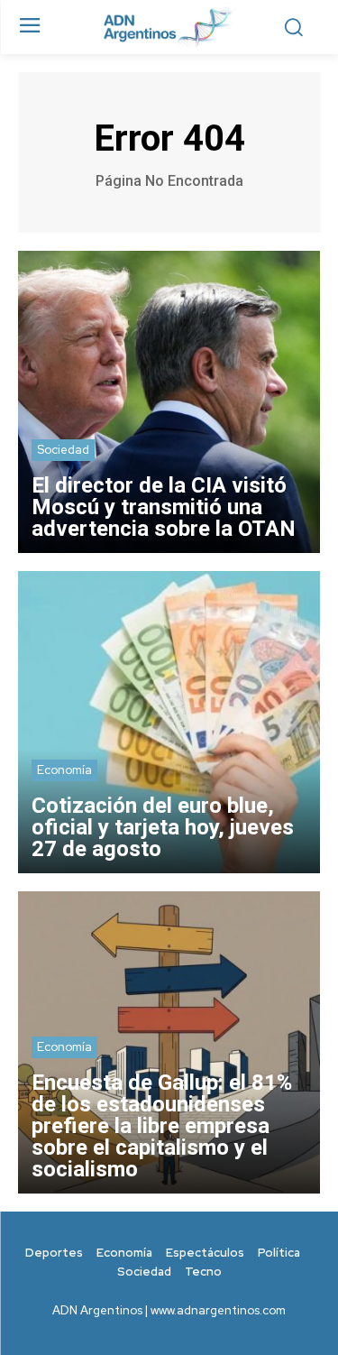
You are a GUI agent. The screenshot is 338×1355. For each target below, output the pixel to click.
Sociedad (63, 449)
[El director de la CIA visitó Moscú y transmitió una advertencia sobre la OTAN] (169, 402)
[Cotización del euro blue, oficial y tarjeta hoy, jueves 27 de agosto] (169, 722)
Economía (64, 770)
